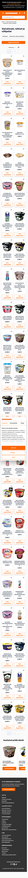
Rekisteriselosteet (6, 838)
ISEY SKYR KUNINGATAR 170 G (7, 103)
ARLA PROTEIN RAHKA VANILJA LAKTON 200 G (19, 318)
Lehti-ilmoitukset (6, 808)
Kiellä (13, 457)
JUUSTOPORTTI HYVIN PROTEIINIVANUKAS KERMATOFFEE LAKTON (7, 73)
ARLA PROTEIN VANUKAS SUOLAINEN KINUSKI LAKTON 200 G (7, 687)
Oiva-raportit (5, 837)
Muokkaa (12, 452)
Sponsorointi (5, 828)
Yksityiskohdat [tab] (13, 423)
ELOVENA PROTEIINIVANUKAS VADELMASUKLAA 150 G (7, 625)
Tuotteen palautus (6, 835)
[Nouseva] (18, 47)
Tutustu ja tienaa (6, 813)
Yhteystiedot (5, 819)
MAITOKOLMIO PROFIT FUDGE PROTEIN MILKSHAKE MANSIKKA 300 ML (7, 471)
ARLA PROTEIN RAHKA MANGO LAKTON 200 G (7, 409)
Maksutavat (5, 851)
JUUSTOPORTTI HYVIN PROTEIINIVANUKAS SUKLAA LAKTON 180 (19, 286)
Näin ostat (4, 847)
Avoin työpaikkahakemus (8, 802)
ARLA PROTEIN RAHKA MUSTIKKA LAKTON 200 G (20, 655)
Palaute (4, 821)
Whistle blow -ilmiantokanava (9, 829)
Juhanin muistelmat (6, 799)
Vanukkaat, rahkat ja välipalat (10, 23)
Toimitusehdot (5, 849)
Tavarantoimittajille (6, 824)
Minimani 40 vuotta (6, 810)
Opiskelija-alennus (6, 812)
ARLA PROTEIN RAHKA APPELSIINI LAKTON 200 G (20, 256)
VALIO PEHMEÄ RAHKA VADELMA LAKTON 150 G (7, 318)
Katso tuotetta (9, 768)
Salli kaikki (13, 448)
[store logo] (11, 13)
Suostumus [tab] (5, 423)
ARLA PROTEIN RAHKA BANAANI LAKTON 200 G (7, 718)
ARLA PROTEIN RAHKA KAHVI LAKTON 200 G (7, 256)
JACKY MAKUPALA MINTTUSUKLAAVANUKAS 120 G (19, 195)
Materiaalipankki (6, 842)
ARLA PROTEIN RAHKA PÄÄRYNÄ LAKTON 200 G (19, 225)
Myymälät (4, 801)
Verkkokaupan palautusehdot (9, 854)
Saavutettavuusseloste (8, 840)
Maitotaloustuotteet (11, 21)
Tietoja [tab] (22, 423)
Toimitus (4, 853)
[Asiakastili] (22, 13)
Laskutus (4, 822)
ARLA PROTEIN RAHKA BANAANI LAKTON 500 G (19, 409)
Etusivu (3, 21)
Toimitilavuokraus (6, 826)
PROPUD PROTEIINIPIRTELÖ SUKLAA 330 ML (20, 624)
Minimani (4, 797)
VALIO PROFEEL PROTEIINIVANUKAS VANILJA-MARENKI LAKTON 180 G (19, 378)
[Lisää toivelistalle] (11, 56)
